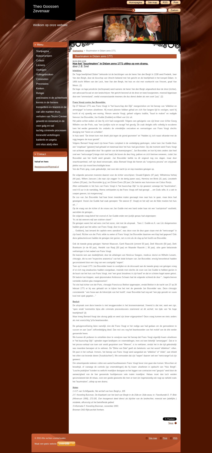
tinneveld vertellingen (48, 135)
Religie (40, 93)
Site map (153, 438)
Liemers (40, 65)
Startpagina (42, 51)
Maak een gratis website (45, 444)
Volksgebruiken (44, 74)
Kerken (40, 88)
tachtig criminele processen (51, 130)
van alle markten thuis (48, 111)
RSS (175, 438)
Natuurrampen (44, 56)
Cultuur (40, 60)
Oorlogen (41, 70)
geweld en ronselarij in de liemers (50, 122)
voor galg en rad (45, 125)
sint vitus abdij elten (47, 144)
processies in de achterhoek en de (53, 98)
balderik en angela (46, 139)
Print (165, 438)
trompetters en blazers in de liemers (51, 108)
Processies (42, 83)
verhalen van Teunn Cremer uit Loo (53, 117)
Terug (170, 423)
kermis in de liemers (47, 102)
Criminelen (42, 79)
